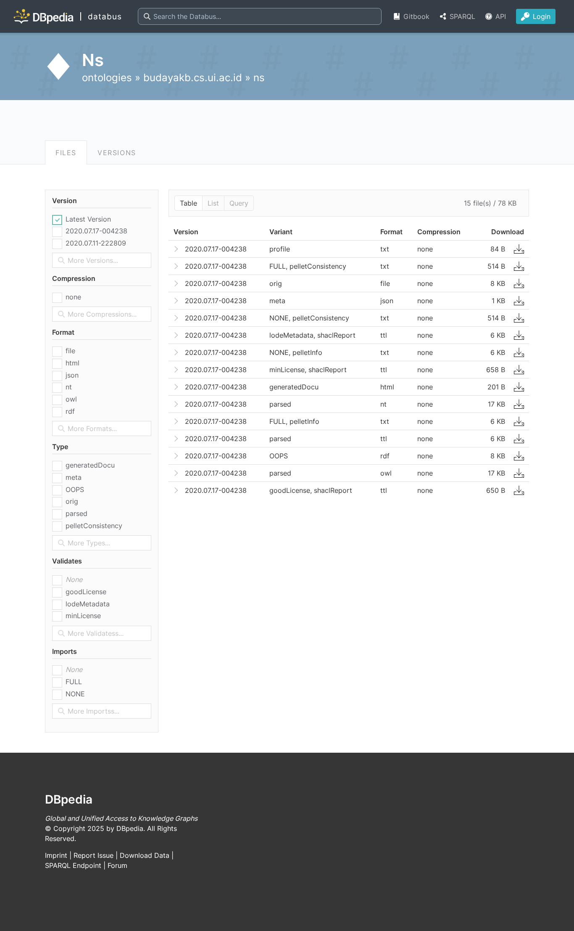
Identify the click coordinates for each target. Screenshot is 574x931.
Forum (117, 865)
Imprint (56, 855)
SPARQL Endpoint (73, 865)
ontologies (107, 77)
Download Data (144, 855)
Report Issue (93, 855)
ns (259, 77)
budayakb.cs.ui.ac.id (192, 77)
